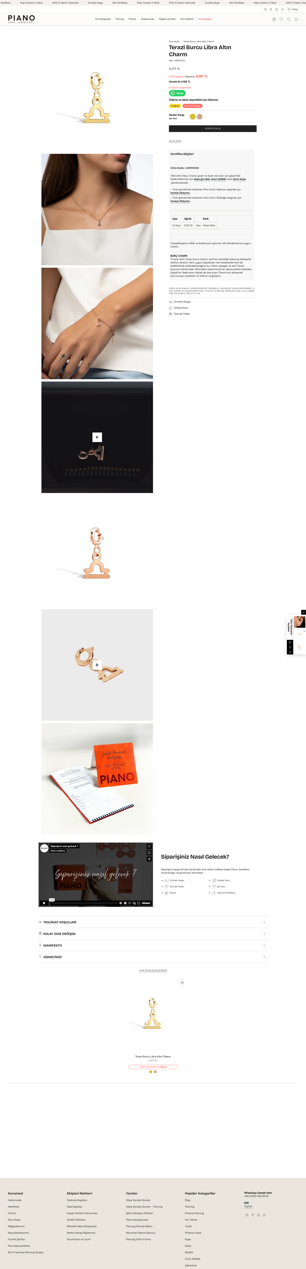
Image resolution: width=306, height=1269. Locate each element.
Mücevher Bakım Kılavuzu (140, 1232)
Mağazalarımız (16, 1226)
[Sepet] (296, 19)
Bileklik (189, 1252)
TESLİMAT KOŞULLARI (59, 922)
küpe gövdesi (202, 179)
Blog (187, 1200)
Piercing (189, 1206)
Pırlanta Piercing (194, 1213)
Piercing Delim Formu (138, 1239)
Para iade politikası (19, 1246)
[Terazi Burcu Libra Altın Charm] (153, 1015)
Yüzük (188, 1226)
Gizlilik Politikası (76, 1219)
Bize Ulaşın (14, 1219)
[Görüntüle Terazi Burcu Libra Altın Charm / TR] (97, 437)
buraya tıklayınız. (180, 201)
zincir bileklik (218, 179)
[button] (103, 19)
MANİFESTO (52, 945)
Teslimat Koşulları (77, 1200)
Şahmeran (191, 1265)
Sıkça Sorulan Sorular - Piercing (144, 1206)
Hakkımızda (14, 1200)
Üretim (12, 1213)
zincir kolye (239, 179)
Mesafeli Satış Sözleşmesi (82, 1226)
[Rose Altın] (155, 1071)
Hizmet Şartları (16, 1239)
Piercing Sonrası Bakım (139, 1226)
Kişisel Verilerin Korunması (82, 1213)
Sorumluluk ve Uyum (79, 1239)
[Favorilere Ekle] (182, 983)
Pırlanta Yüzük (193, 1232)
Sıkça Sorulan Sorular (138, 1200)
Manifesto (13, 1206)
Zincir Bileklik (192, 1259)
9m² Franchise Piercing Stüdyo (26, 1252)
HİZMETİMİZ (52, 957)
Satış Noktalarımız (18, 1232)
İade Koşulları (74, 1206)
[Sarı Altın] (150, 1071)
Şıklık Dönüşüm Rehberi (139, 1213)
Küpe (188, 1239)
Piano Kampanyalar (137, 1219)
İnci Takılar (191, 1219)
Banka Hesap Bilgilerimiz (81, 1232)
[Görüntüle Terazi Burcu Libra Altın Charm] (97, 665)
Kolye (188, 1246)
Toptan (248, 1206)
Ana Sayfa (174, 41)
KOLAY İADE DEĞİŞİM (59, 934)
